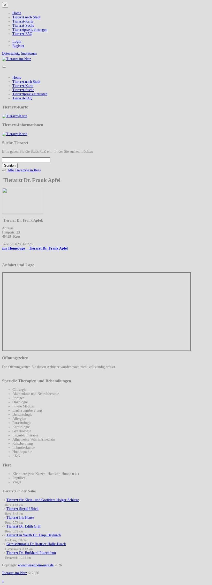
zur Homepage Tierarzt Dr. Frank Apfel (35, 248)
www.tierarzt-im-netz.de (36, 565)
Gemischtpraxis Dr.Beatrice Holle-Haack (36, 544)
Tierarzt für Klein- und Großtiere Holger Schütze (42, 500)
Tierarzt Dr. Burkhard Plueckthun (31, 553)
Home (16, 13)
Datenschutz (11, 53)
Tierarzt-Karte (22, 21)
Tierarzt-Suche (23, 25)
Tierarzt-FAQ (22, 34)
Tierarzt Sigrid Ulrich (22, 509)
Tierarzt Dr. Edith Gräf (23, 526)
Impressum (29, 53)
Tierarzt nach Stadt (26, 17)
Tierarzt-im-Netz (14, 573)
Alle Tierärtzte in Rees (24, 170)
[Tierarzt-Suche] (14, 116)
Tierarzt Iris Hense (20, 518)
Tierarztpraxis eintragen (29, 30)
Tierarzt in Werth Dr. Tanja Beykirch (33, 535)
